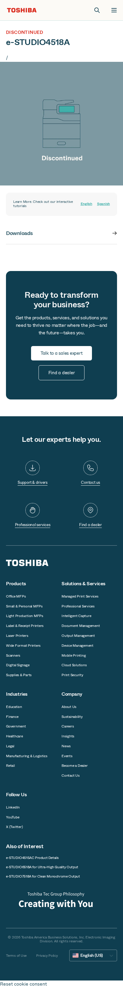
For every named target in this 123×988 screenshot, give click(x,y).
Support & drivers (32, 482)
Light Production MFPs (24, 616)
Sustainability (72, 716)
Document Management (80, 625)
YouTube (12, 817)
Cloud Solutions (74, 665)
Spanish (103, 204)
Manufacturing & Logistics (26, 756)
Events (67, 756)
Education (14, 706)
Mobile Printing (73, 655)
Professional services (32, 525)
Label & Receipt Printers (25, 625)
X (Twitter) (14, 827)
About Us (68, 706)
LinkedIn (13, 807)
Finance (12, 716)
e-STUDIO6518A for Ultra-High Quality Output (42, 867)
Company (71, 694)
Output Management (78, 635)
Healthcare (14, 736)
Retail (10, 765)
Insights (67, 736)
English (86, 204)
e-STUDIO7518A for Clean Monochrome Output (43, 876)
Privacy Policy (47, 955)
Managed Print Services (80, 596)
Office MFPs (16, 596)
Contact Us (70, 775)
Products (16, 583)
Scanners (13, 655)
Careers (67, 726)
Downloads (19, 233)
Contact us (90, 482)
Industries (16, 694)
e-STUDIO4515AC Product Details (32, 857)
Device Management (77, 645)
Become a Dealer (74, 765)
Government (16, 726)
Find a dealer (90, 525)
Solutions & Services (83, 583)
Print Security (72, 675)
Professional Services (78, 606)
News (66, 746)
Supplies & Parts (19, 675)
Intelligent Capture (76, 616)
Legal (10, 746)
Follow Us (16, 794)
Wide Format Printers (23, 645)
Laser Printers (17, 635)
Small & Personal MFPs (24, 606)
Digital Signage (17, 665)
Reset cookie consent (23, 984)
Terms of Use (16, 955)
